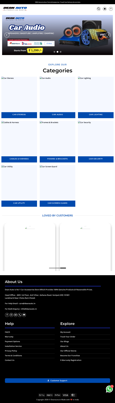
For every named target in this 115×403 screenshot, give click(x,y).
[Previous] (6, 35)
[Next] (108, 35)
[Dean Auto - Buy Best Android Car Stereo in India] (14, 9)
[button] (99, 9)
